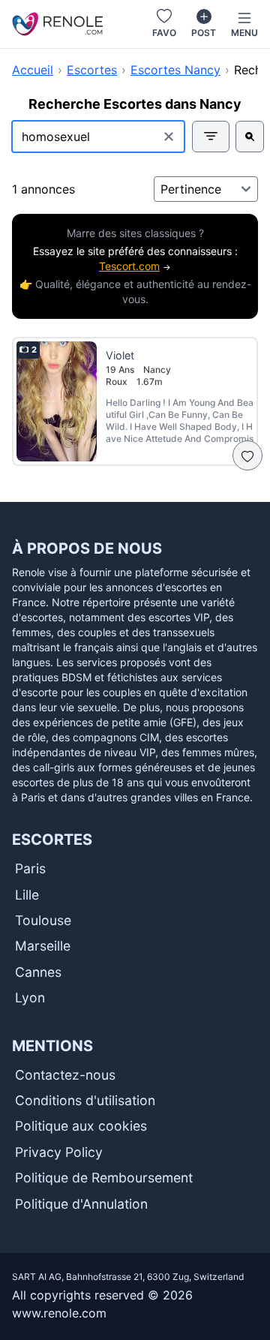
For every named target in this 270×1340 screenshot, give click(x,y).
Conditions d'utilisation (85, 1100)
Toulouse (43, 920)
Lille (27, 895)
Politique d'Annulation (81, 1204)
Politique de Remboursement (104, 1177)
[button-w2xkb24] (250, 136)
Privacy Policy (59, 1152)
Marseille (42, 946)
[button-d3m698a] (247, 455)
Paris (30, 868)
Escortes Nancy (175, 69)
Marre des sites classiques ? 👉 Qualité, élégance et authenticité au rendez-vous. (135, 266)
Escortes (92, 69)
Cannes (38, 972)
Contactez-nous (65, 1075)
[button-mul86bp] (211, 136)
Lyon (30, 997)
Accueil (32, 69)
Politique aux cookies (81, 1126)
